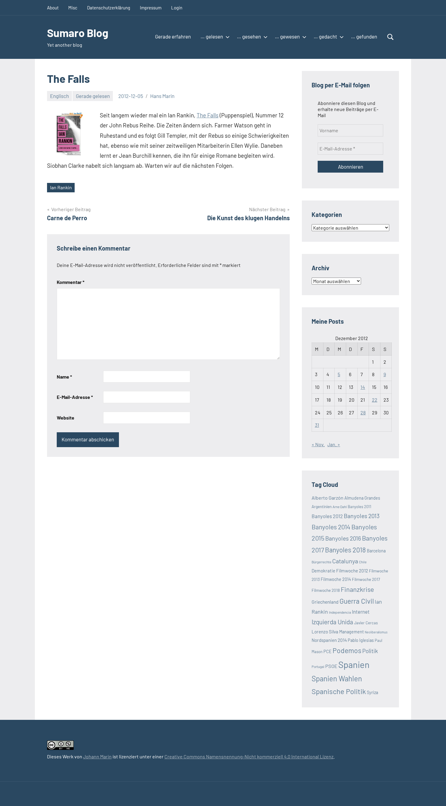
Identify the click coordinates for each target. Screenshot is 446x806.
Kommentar (70, 282)
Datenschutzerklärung (108, 7)
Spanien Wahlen (337, 678)
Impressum (150, 7)
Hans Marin (162, 96)
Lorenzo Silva (325, 631)
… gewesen (287, 36)
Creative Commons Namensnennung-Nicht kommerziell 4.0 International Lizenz (248, 756)
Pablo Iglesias (361, 640)
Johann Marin (97, 756)
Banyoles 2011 (359, 506)
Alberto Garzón (327, 498)
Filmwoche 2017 (366, 579)
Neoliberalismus (376, 632)
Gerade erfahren (173, 36)
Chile (363, 562)
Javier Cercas (366, 622)
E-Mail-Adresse (75, 397)
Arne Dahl (340, 506)
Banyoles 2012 (327, 516)
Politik (370, 650)
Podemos (347, 650)
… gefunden (364, 36)
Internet (361, 612)
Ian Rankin (61, 187)
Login (176, 7)
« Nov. (318, 444)
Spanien (354, 664)
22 (374, 400)
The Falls (207, 115)
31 (317, 425)
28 (363, 412)
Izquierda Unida (332, 622)
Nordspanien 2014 (329, 640)
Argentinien (322, 506)
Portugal (318, 666)
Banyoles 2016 (343, 538)
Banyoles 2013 (362, 515)
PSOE (331, 666)
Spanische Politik (339, 691)
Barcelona (376, 550)
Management (351, 631)
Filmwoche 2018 (326, 590)
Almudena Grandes (362, 498)
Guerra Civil (357, 601)
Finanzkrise (357, 589)
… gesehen (249, 36)
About (53, 7)
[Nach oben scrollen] (433, 793)
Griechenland (325, 602)
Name (64, 376)
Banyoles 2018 (345, 550)
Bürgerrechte (321, 562)
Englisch (59, 96)
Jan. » (333, 444)
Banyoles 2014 (331, 527)
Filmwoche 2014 (336, 579)
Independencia (340, 612)
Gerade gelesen (93, 96)
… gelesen (212, 36)
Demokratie (323, 570)
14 (362, 387)
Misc (72, 7)
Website (65, 417)
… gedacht (325, 36)
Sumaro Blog (77, 32)
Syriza (372, 692)
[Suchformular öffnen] (390, 37)
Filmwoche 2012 (352, 570)
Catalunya (345, 561)
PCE (327, 651)
